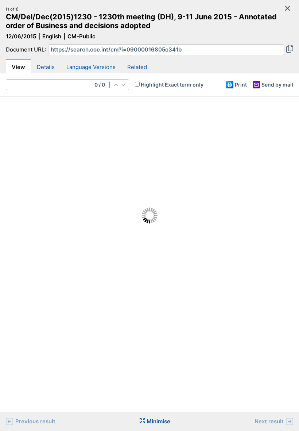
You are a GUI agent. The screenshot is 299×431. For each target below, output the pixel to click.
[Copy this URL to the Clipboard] (289, 49)
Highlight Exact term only (172, 84)
